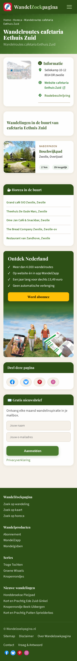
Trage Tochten (13, 564)
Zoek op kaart (12, 509)
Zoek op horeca (13, 515)
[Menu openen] (69, 7)
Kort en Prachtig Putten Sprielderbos (28, 612)
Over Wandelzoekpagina (54, 636)
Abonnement (12, 534)
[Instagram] (53, 382)
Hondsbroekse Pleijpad (19, 594)
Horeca (17, 20)
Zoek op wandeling (16, 504)
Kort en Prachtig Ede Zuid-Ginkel (25, 601)
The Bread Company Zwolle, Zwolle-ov (31, 229)
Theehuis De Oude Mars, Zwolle (26, 211)
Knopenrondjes (13, 576)
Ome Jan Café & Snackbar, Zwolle (28, 220)
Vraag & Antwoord (30, 645)
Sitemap (9, 636)
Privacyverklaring (18, 460)
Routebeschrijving (57, 95)
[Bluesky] (26, 382)
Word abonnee (39, 297)
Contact (8, 645)
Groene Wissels (13, 570)
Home (7, 20)
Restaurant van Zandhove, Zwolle (28, 238)
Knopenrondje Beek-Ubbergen (24, 606)
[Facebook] (12, 382)
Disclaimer (26, 636)
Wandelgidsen (13, 546)
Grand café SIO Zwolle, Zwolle (26, 202)
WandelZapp (12, 540)
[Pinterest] (39, 382)
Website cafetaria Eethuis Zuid (56, 85)
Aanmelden (32, 451)
